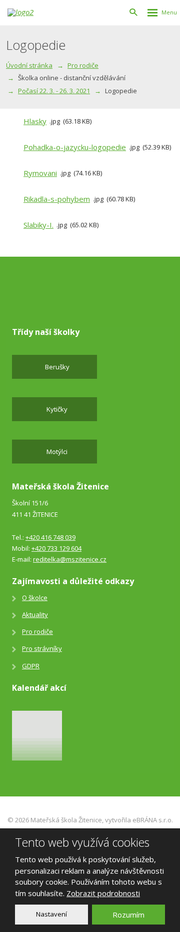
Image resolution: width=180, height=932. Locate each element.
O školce (35, 597)
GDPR (31, 665)
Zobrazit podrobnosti (103, 893)
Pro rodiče (37, 631)
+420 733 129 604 (57, 548)
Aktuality (35, 614)
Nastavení (51, 914)
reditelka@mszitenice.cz (69, 559)
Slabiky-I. (39, 225)
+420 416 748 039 (51, 537)
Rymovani (40, 173)
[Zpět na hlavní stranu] (28, 12)
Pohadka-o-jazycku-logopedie (75, 147)
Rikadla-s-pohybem (57, 199)
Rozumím (128, 915)
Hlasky (35, 121)
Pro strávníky (42, 648)
